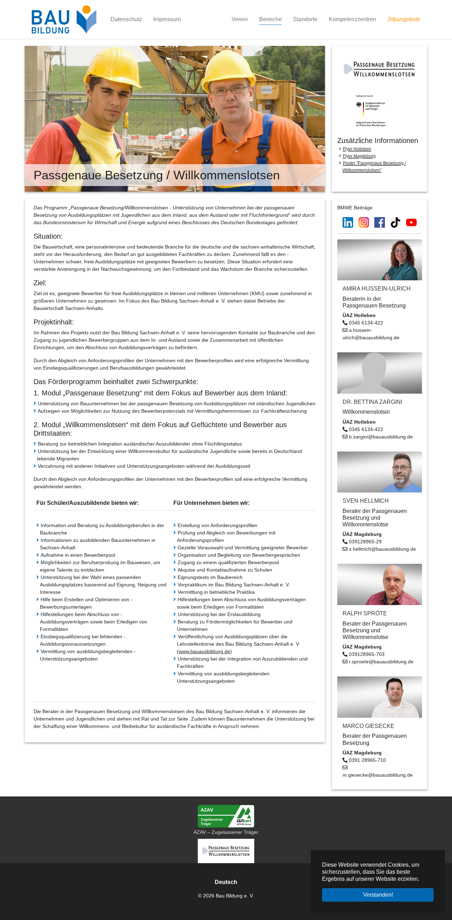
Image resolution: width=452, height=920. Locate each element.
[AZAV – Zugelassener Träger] (226, 816)
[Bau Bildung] (64, 19)
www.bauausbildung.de (204, 651)
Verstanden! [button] (378, 895)
